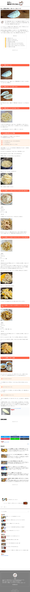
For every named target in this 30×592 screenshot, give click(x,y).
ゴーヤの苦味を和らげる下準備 (10, 41)
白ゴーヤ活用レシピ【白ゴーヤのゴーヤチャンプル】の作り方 (15, 44)
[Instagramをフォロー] (13, 584)
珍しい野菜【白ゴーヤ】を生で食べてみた (12, 40)
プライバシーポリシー (15, 589)
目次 (14, 35)
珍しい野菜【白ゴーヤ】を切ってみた (11, 39)
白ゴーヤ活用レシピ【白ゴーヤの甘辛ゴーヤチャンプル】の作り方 (15, 45)
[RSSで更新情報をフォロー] (17, 584)
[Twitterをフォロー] (12, 584)
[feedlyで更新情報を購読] (16, 584)
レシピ (2, 419)
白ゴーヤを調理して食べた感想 (10, 46)
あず (15, 578)
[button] (28, 511)
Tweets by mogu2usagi (4, 555)
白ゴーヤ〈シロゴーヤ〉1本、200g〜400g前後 (16, 408)
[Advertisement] (15, 56)
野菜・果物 (5, 419)
